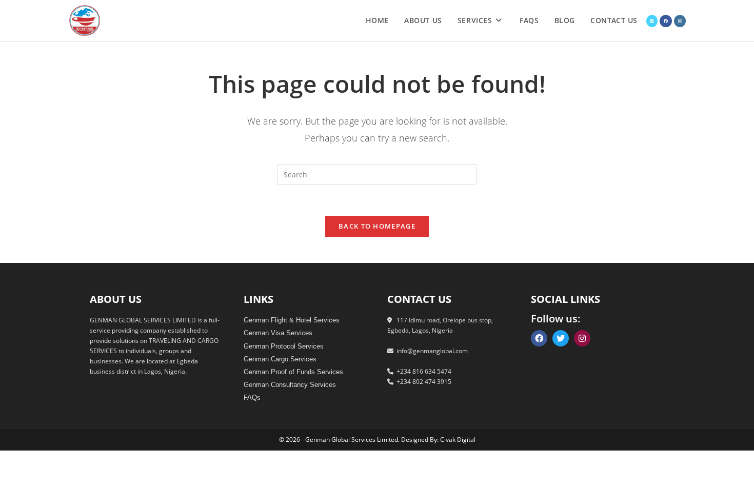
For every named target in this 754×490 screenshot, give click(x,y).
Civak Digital (457, 439)
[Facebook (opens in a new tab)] (666, 21)
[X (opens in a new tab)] (652, 21)
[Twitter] (560, 338)
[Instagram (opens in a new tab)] (680, 21)
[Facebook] (539, 338)
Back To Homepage (377, 226)
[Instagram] (582, 338)
